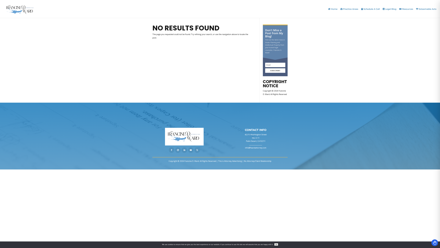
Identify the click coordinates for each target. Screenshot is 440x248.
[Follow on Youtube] (191, 150)
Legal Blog (390, 9)
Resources (407, 9)
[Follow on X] (197, 150)
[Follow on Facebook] (171, 150)
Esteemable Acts (427, 9)
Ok (276, 244)
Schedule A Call (371, 9)
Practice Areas (350, 9)
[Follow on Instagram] (178, 150)
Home (333, 9)
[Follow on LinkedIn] (184, 150)
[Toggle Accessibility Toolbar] (434, 242)
